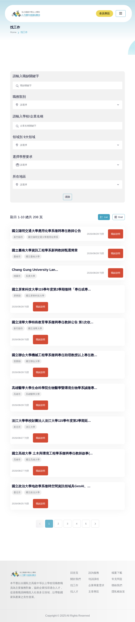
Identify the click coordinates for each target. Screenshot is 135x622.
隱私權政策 (118, 591)
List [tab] (106, 217)
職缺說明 (115, 234)
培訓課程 (93, 579)
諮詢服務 (93, 572)
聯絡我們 (117, 585)
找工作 (74, 585)
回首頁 (74, 572)
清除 (67, 196)
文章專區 (93, 591)
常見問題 (117, 579)
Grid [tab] (120, 217)
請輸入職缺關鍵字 (26, 76)
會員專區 (104, 13)
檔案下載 (117, 572)
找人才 (74, 591)
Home (13, 32)
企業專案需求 (96, 585)
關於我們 (75, 579)
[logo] (23, 573)
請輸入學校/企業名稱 (28, 116)
